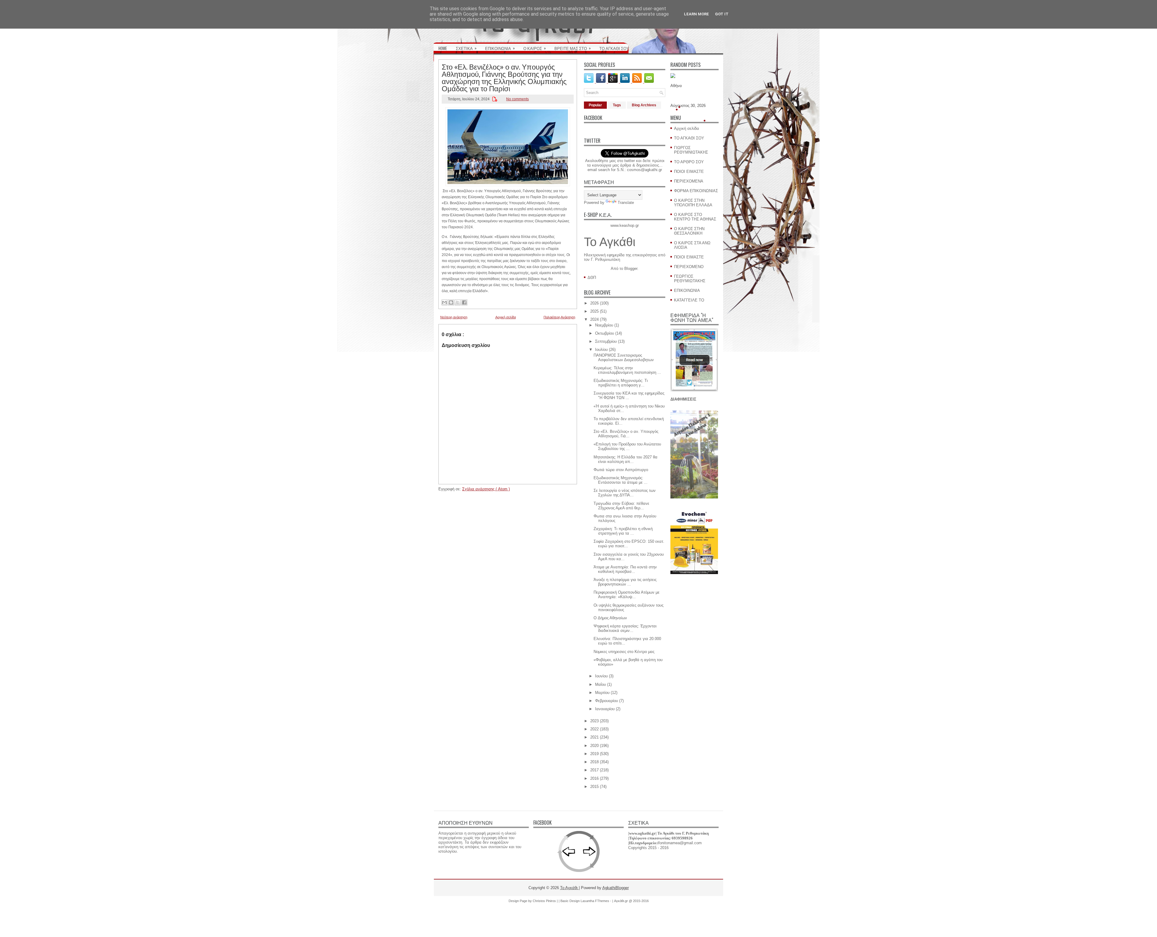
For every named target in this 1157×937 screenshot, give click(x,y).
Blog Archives (644, 105)
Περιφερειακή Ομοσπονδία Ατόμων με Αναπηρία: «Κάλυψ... (627, 594)
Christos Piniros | (546, 901)
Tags (617, 105)
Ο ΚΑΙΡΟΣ (534, 48)
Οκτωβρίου (604, 333)
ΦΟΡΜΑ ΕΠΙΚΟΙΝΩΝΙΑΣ (696, 191)
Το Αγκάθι (609, 241)
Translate (626, 202)
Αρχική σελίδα (505, 317)
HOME (442, 48)
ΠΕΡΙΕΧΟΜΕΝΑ (688, 181)
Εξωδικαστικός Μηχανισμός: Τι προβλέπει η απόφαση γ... (621, 382)
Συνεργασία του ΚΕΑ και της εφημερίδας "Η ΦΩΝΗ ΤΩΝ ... (629, 395)
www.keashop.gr (624, 225)
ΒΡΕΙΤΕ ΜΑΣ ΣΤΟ (572, 48)
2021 (594, 737)
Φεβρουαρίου (606, 700)
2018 (594, 762)
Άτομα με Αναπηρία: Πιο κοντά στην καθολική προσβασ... (625, 569)
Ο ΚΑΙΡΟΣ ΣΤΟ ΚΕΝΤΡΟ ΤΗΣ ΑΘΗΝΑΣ (695, 216)
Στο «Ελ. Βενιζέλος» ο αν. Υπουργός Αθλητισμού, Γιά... (626, 433)
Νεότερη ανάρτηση (453, 317)
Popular (595, 105)
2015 (594, 786)
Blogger (630, 268)
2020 (594, 745)
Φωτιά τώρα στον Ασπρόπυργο (621, 469)
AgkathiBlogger (615, 887)
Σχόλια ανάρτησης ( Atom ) (486, 489)
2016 (594, 778)
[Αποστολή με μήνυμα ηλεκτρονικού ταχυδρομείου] (444, 302)
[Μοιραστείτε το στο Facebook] (464, 302)
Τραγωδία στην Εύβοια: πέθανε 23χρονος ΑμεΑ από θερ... (621, 505)
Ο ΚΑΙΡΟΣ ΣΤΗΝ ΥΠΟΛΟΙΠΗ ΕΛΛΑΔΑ (693, 202)
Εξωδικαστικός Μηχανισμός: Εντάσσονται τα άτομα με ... (620, 480)
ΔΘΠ (592, 277)
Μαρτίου (602, 692)
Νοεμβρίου (604, 325)
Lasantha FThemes (595, 901)
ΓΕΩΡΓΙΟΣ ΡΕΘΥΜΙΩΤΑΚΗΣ (689, 278)
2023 (594, 721)
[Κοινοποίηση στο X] (458, 302)
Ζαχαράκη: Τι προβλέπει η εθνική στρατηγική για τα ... (623, 531)
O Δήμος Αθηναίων (610, 618)
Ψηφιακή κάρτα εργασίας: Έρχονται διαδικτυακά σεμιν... (625, 628)
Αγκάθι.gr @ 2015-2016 (631, 901)
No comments (517, 99)
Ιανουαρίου (605, 709)
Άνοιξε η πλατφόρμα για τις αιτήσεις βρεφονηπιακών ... (625, 581)
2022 (594, 729)
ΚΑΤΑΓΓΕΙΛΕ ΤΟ (689, 300)
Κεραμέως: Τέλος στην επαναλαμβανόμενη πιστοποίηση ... (627, 370)
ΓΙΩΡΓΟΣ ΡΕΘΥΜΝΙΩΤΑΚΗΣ (691, 150)
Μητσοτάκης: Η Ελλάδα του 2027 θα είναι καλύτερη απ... (625, 459)
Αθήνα (676, 85)
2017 (594, 770)
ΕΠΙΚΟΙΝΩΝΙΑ (500, 48)
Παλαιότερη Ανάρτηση (559, 317)
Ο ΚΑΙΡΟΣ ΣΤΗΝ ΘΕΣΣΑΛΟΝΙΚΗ (689, 231)
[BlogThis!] (451, 302)
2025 (594, 311)
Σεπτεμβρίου (606, 341)
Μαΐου (600, 684)
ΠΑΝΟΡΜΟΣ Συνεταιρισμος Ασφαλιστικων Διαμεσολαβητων (624, 357)
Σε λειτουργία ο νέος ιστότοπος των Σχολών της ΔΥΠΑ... (625, 492)
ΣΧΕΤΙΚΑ (466, 48)
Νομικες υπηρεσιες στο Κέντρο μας (624, 651)
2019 (594, 753)
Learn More (696, 14)
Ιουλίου (601, 349)
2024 (594, 319)
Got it (722, 14)
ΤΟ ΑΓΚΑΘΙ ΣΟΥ (614, 48)
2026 (594, 303)
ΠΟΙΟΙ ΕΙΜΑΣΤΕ (689, 171)
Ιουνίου (601, 676)
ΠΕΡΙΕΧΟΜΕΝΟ (689, 266)
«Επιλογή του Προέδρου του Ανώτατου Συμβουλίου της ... (627, 446)
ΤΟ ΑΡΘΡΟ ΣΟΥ (689, 162)
